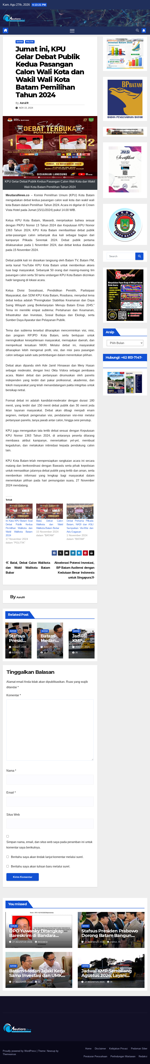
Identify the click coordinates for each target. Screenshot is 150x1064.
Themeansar (9, 1054)
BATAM (20, 42)
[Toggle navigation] (72, 30)
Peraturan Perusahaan (95, 1056)
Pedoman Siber (139, 1048)
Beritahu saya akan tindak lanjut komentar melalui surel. (47, 857)
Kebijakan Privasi (118, 1048)
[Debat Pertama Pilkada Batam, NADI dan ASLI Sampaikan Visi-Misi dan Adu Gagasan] (80, 511)
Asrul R (24, 103)
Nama (11, 770)
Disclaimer (100, 1048)
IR (45, 652)
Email (11, 792)
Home (88, 1048)
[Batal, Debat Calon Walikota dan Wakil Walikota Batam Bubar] (49, 511)
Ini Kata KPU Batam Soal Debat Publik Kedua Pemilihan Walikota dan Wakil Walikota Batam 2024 (19, 528)
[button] (137, 30)
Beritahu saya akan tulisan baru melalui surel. (40, 866)
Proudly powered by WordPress (20, 1051)
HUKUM (13, 926)
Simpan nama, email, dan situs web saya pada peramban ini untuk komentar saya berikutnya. (49, 844)
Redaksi (143, 1056)
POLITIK (29, 42)
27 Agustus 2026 (22, 942)
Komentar (13, 695)
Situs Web (13, 814)
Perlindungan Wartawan (122, 1056)
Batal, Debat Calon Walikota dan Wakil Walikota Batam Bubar (49, 524)
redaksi (43, 942)
